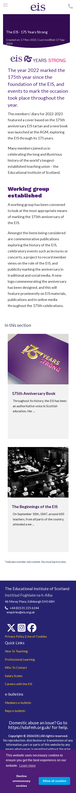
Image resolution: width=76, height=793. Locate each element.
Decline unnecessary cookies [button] (21, 780)
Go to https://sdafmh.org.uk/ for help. (38, 725)
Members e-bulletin (18, 702)
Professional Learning (20, 659)
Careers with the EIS (18, 684)
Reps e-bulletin (15, 711)
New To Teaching (16, 651)
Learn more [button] (27, 765)
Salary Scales (13, 676)
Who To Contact (16, 667)
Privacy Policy (14, 636)
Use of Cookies (37, 636)
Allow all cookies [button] (54, 780)
